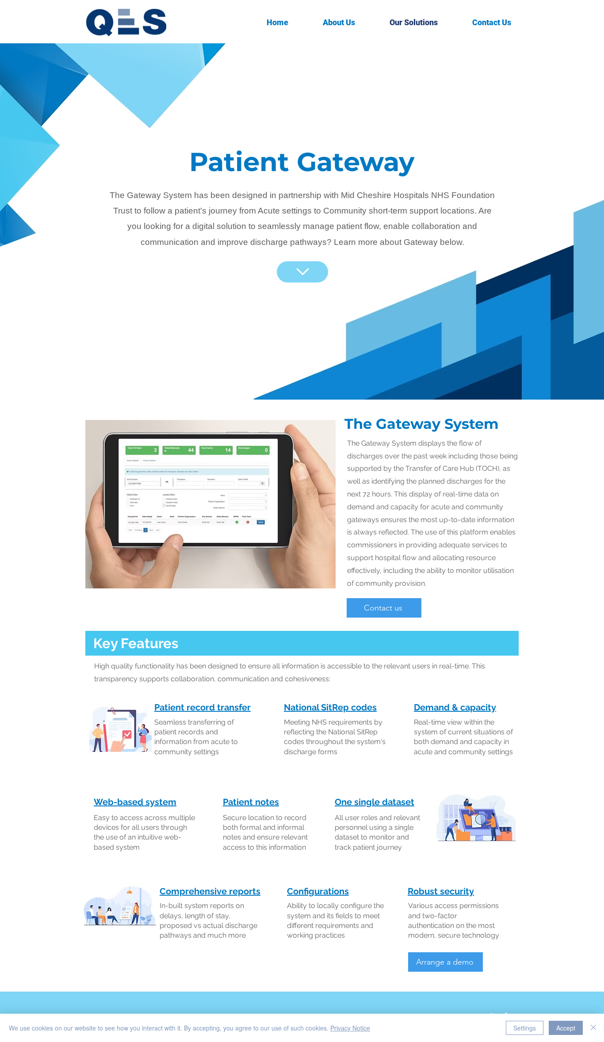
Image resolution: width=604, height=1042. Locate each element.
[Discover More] (302, 271)
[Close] (593, 1028)
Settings (524, 1027)
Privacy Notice (350, 1027)
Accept (565, 1027)
